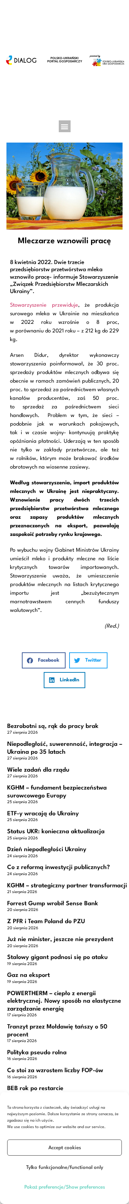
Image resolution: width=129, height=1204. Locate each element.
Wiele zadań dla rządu (38, 770)
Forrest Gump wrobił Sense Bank (52, 904)
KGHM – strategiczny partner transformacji (67, 886)
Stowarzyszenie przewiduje (44, 305)
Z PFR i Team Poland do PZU (46, 921)
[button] (65, 126)
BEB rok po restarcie (35, 1088)
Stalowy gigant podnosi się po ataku (57, 957)
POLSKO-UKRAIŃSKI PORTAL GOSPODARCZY (64, 60)
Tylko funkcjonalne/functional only (64, 1167)
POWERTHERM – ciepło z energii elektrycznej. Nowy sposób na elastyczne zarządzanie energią (64, 1001)
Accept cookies (64, 1147)
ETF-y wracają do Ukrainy (43, 814)
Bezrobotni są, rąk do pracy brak (53, 726)
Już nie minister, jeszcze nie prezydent (60, 939)
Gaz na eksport (28, 975)
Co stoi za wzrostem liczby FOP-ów (55, 1071)
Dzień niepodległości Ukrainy (46, 849)
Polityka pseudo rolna (37, 1053)
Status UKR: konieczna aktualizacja (56, 832)
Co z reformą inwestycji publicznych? (58, 867)
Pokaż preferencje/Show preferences (64, 1187)
